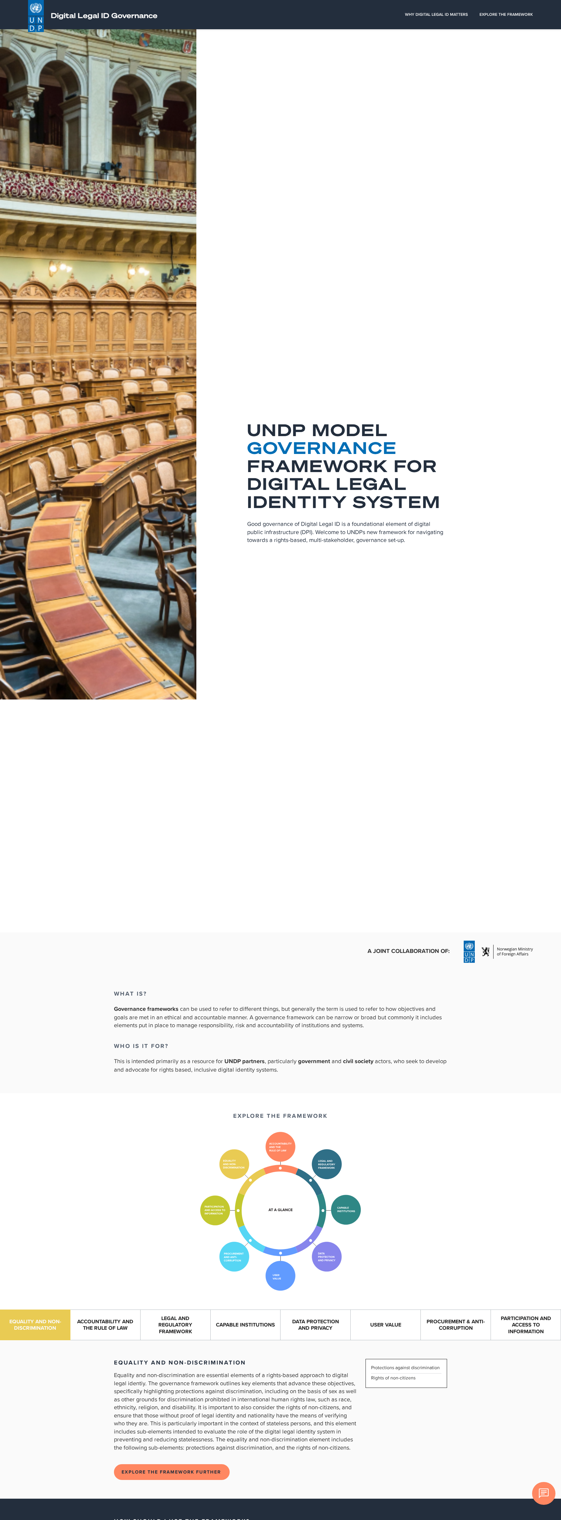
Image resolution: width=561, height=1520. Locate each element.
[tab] (35, 1325)
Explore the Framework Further (171, 1472)
